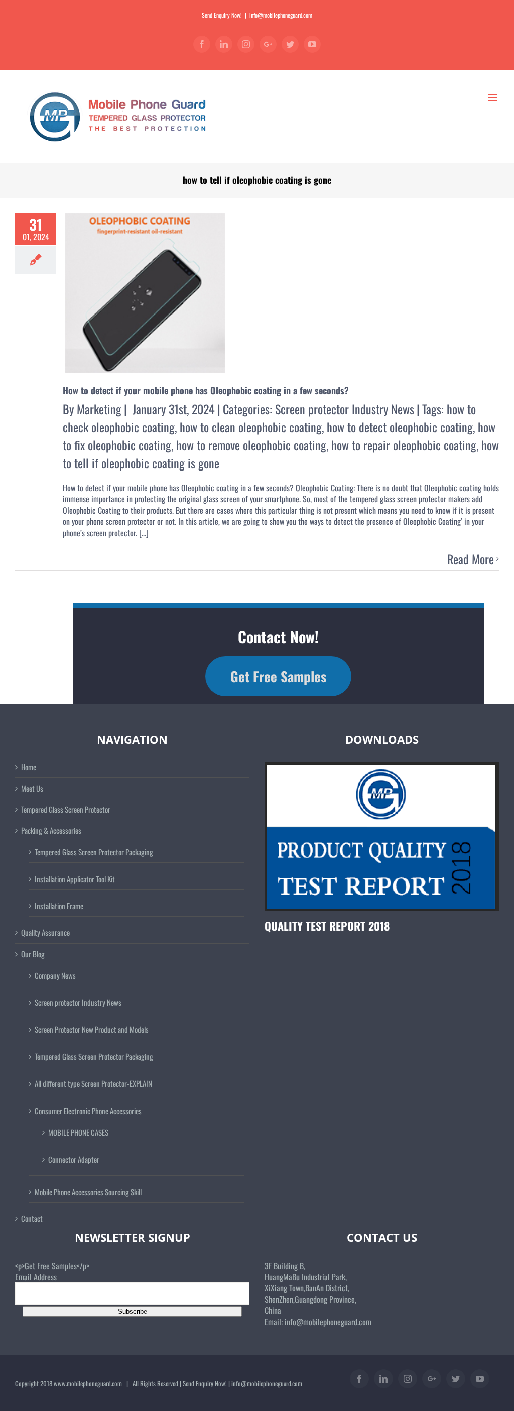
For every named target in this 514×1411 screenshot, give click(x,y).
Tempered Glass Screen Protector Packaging (94, 851)
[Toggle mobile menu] (493, 97)
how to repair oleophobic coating (403, 445)
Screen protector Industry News (344, 409)
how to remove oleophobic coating (251, 445)
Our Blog (33, 954)
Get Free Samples (278, 676)
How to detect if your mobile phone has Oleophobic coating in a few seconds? (206, 390)
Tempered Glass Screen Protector (65, 809)
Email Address (36, 1277)
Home (28, 767)
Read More (470, 559)
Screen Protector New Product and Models (92, 1029)
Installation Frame (59, 905)
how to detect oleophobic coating (400, 427)
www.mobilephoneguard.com (88, 1383)
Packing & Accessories (51, 830)
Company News (55, 975)
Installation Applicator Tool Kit (75, 878)
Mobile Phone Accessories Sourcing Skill (88, 1191)
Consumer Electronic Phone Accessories (88, 1110)
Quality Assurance (45, 932)
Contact (32, 1218)
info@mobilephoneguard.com (280, 15)
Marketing (99, 409)
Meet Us (32, 788)
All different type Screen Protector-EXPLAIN (93, 1083)
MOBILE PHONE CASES (78, 1132)
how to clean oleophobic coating (251, 427)
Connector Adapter (73, 1159)
